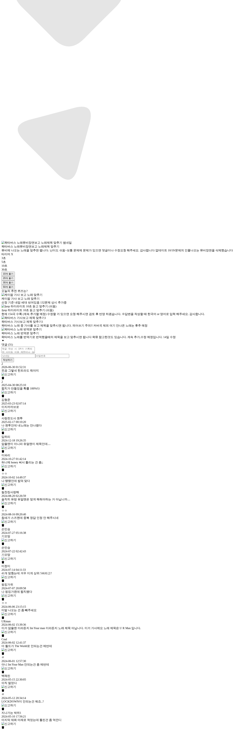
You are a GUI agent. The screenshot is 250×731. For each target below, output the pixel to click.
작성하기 (7, 360)
